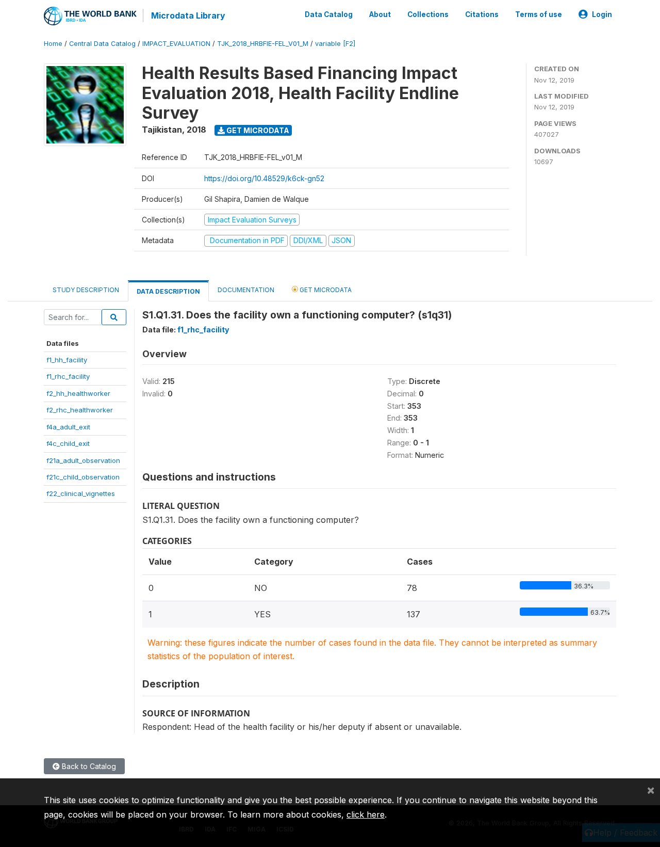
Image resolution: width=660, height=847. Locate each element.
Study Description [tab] (86, 290)
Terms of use (538, 14)
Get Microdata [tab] (325, 290)
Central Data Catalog (102, 43)
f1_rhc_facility (68, 376)
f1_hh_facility (66, 360)
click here (365, 814)
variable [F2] (335, 43)
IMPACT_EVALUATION (176, 43)
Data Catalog (329, 14)
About (380, 14)
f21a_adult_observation (83, 460)
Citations (482, 14)
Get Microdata (257, 130)
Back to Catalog (88, 766)
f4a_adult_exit (68, 427)
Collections (428, 14)
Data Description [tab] (168, 291)
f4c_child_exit (68, 443)
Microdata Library (188, 15)
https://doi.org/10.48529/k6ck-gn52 (264, 178)
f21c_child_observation (83, 477)
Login (602, 14)
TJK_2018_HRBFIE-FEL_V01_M (262, 43)
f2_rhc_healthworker (79, 410)
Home (53, 43)
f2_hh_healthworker (78, 393)
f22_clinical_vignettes (80, 493)
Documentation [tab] (246, 290)
